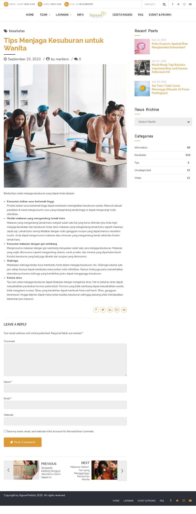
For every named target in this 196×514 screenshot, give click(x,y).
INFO (80, 14)
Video (138, 178)
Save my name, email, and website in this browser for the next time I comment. (50, 431)
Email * (8, 398)
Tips (137, 163)
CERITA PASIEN (122, 14)
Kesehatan (17, 31)
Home (30, 14)
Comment (9, 341)
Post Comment (24, 442)
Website (8, 415)
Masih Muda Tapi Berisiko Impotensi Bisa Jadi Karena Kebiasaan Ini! (169, 68)
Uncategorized (143, 170)
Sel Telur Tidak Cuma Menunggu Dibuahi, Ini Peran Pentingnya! (170, 89)
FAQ (140, 14)
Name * (8, 382)
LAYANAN (62, 14)
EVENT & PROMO (160, 14)
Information (141, 147)
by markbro (60, 59)
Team (43, 14)
